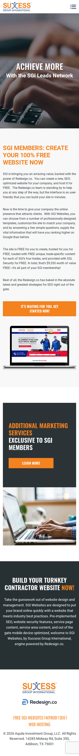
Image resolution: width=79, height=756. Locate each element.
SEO (62, 717)
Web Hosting (39, 724)
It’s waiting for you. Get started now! (39, 308)
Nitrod (51, 717)
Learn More (31, 463)
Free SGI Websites (28, 717)
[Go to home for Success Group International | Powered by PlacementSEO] (17, 6)
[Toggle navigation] (73, 7)
